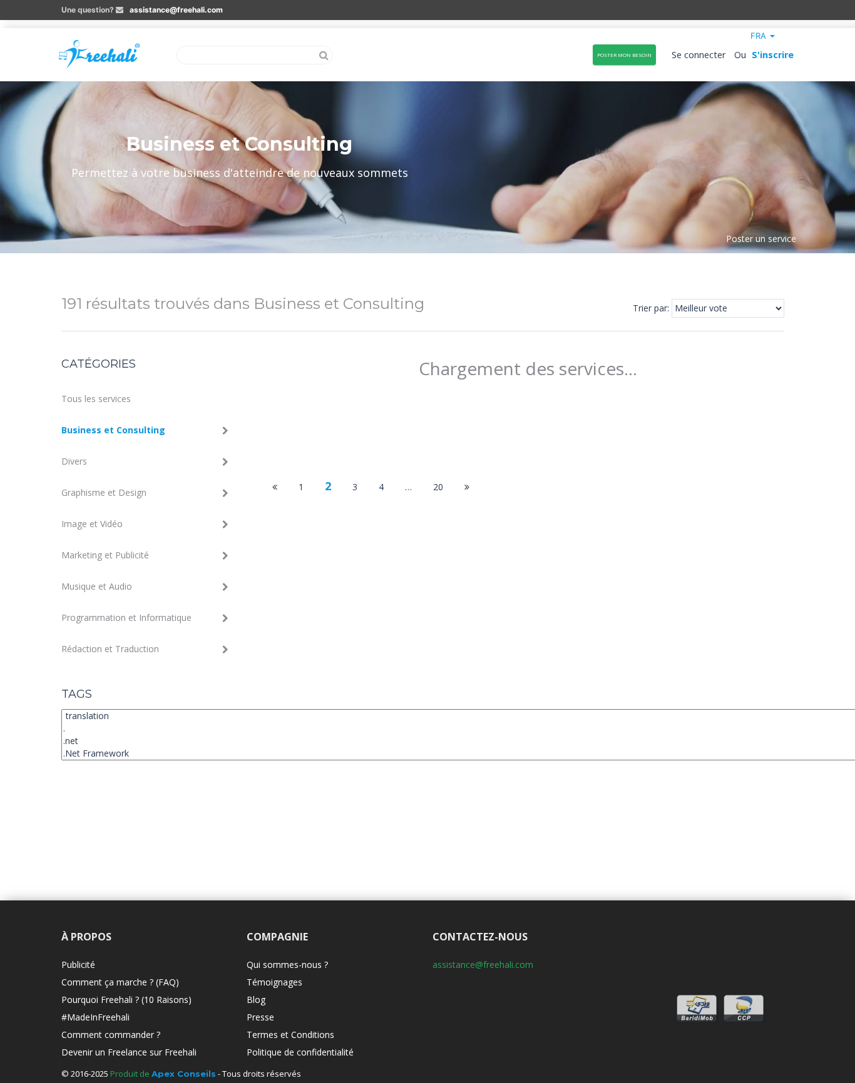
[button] (762, 35)
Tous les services (96, 399)
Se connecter (699, 55)
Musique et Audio (96, 586)
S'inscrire (773, 55)
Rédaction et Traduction (110, 649)
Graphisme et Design (103, 492)
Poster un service (761, 238)
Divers (74, 461)
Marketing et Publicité (105, 555)
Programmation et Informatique (126, 617)
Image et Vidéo (92, 524)
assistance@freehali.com (176, 9)
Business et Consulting (113, 430)
